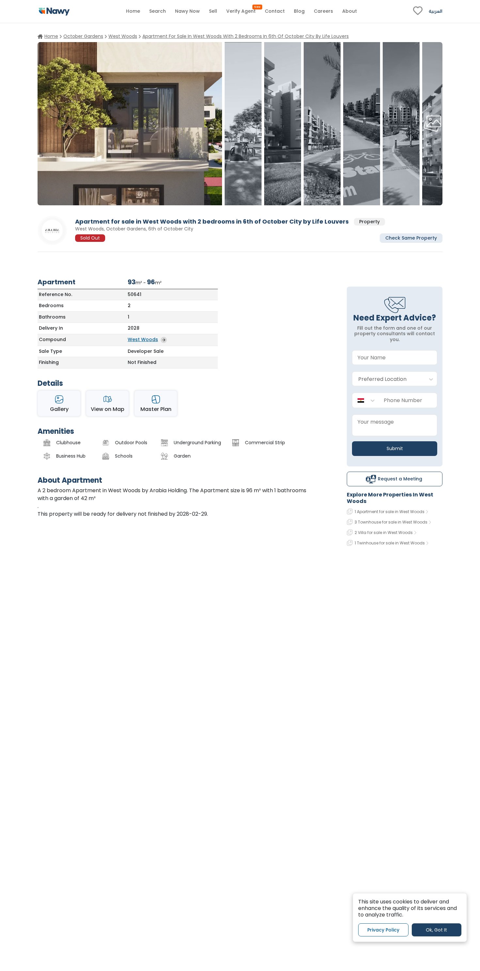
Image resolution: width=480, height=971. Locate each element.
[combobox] (388, 379)
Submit (395, 448)
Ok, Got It (436, 929)
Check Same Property (411, 237)
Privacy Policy (383, 929)
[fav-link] (418, 11)
